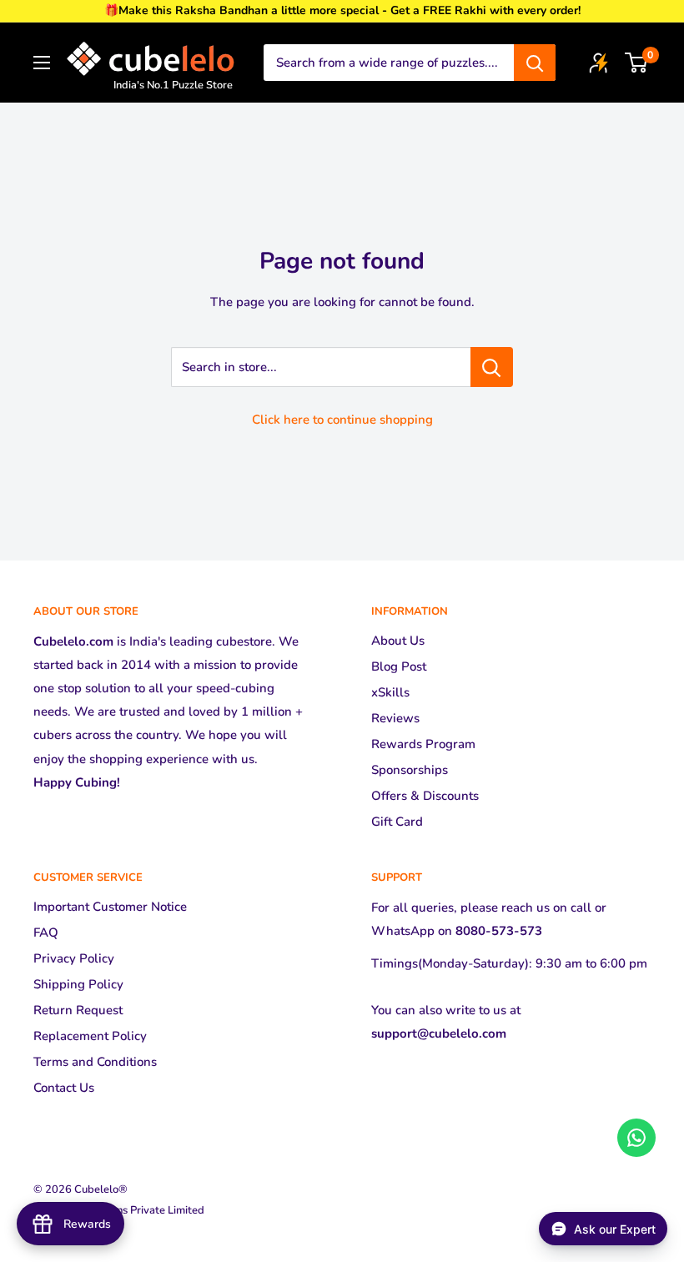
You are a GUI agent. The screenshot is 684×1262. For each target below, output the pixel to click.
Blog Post (398, 666)
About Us (398, 640)
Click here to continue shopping (342, 419)
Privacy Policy (73, 958)
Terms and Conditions (95, 1061)
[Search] (535, 62)
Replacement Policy (90, 1036)
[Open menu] (41, 62)
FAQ (45, 932)
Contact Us (63, 1087)
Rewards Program (423, 744)
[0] (636, 63)
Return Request (78, 1010)
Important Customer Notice (110, 906)
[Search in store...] (491, 367)
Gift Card (397, 821)
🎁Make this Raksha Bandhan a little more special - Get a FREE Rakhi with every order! (342, 10)
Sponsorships (409, 770)
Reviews (395, 718)
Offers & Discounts (425, 795)
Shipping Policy (78, 984)
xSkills (390, 692)
